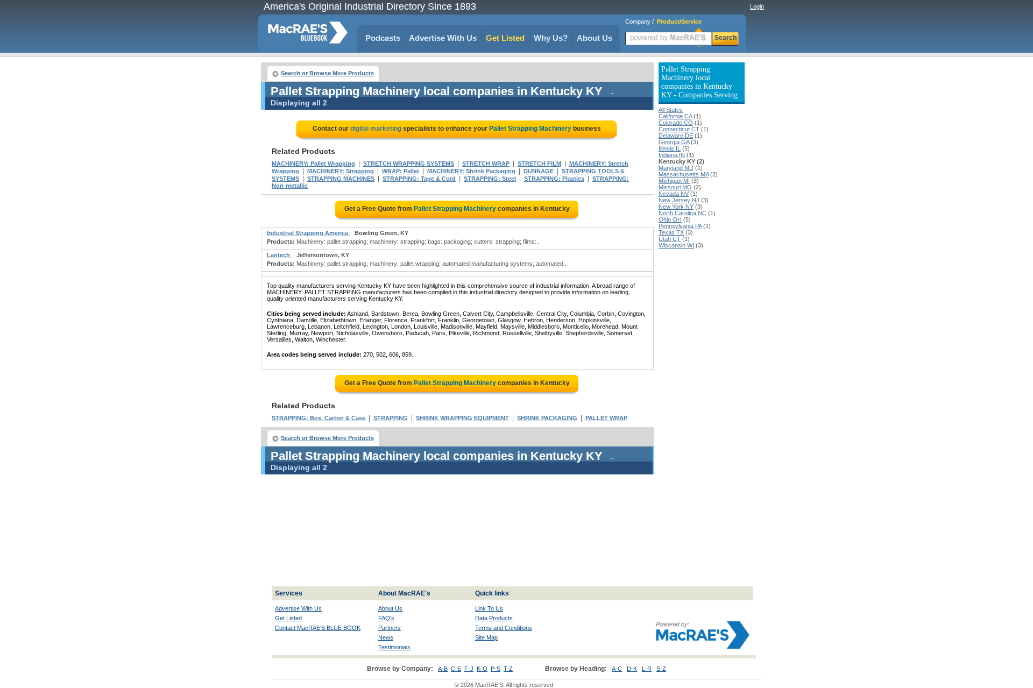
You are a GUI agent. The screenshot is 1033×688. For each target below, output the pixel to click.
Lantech (279, 255)
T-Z (508, 668)
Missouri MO (675, 187)
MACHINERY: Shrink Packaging (471, 171)
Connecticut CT (679, 129)
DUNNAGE (538, 171)
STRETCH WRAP (486, 163)
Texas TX (671, 232)
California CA (675, 116)
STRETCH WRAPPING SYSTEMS (408, 163)
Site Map (486, 637)
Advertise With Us (443, 37)
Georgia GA (674, 142)
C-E (456, 668)
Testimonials (394, 647)
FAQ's (386, 618)
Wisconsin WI (676, 245)
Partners (389, 628)
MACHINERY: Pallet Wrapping (313, 163)
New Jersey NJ (679, 200)
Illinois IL (670, 148)
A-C (617, 668)
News (385, 637)
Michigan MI (674, 181)
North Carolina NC (682, 213)
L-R (647, 668)
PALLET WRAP (606, 418)
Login (757, 6)
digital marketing (375, 128)
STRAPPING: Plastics (554, 178)
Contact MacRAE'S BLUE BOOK (317, 628)
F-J (468, 668)
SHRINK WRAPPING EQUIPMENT (462, 418)
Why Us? (551, 37)
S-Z (661, 668)
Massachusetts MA (684, 174)
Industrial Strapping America (308, 233)
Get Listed (505, 37)
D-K (632, 668)
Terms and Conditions (503, 628)
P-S (495, 668)
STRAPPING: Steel (490, 178)
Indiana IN (672, 155)
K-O (482, 668)
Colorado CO (676, 122)
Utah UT (670, 239)
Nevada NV (674, 193)
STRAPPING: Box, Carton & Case (318, 418)
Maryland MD (676, 168)
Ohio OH (670, 219)
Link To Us (489, 608)
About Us (594, 37)
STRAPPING (390, 418)
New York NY (676, 206)
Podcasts (382, 37)
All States (671, 110)
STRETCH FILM (539, 163)
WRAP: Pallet (400, 171)
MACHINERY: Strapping (340, 171)
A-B (443, 668)
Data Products (494, 618)
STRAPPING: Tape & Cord (419, 178)
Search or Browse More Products (327, 73)
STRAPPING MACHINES (340, 178)
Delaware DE (676, 135)
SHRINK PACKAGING (547, 418)
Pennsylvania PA (680, 226)
